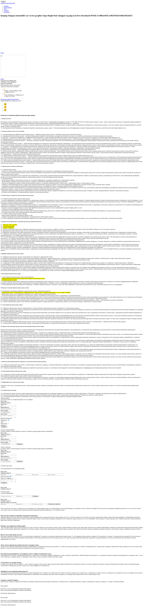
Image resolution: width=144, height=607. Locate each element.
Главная (6, 6)
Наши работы (8, 7)
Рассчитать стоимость (54, 504)
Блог (5, 9)
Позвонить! (4, 420)
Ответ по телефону (6, 478)
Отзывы (6, 10)
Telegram (3, 425)
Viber (2, 422)
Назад (2, 53)
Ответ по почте (5, 476)
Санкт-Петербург (10, 3)
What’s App (4, 423)
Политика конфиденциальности (10, 99)
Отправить (4, 426)
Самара (3, 1)
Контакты (7, 12)
